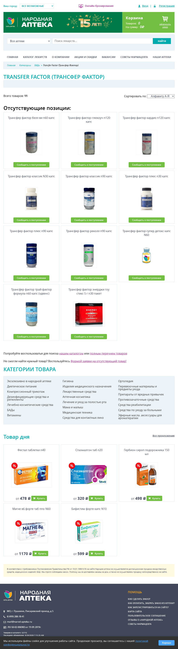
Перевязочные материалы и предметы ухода (137, 388)
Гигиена (68, 381)
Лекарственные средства (79, 391)
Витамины (14, 415)
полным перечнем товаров (108, 353)
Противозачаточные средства (138, 399)
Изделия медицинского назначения (87, 386)
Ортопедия (125, 381)
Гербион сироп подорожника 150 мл (146, 452)
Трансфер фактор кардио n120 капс (146, 118)
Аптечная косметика (76, 396)
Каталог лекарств (35, 57)
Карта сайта (135, 611)
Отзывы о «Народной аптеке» (145, 619)
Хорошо (166, 643)
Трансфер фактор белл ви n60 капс (31, 118)
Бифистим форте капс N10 (89, 509)
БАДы (11, 410)
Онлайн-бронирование (99, 5)
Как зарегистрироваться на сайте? (148, 607)
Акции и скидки (85, 57)
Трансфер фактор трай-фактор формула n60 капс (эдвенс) (31, 291)
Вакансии (108, 57)
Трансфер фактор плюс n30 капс (146, 176)
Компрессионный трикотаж (26, 391)
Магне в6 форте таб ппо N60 (31, 509)
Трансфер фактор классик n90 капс (89, 176)
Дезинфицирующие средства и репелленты (28, 398)
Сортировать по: (135, 96)
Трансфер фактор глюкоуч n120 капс (89, 120)
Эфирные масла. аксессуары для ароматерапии (140, 416)
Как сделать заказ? (139, 599)
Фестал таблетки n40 (31, 450)
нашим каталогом (71, 353)
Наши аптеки (162, 57)
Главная (12, 57)
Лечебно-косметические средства (30, 404)
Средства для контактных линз (83, 417)
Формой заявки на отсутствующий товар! (98, 361)
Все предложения (164, 435)
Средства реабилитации (134, 404)
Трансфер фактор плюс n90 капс (31, 231)
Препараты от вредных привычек (141, 394)
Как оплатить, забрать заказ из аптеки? (151, 603)
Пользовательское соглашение (147, 615)
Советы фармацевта (134, 57)
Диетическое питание (22, 386)
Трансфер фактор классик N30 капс (31, 176)
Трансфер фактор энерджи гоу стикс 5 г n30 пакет (88, 291)
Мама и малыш (73, 407)
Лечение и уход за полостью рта (84, 402)
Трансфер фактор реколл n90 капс (89, 231)
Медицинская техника (77, 412)
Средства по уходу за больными (139, 410)
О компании (60, 57)
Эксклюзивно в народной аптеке (29, 381)
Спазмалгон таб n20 (89, 450)
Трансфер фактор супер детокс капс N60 (147, 233)
